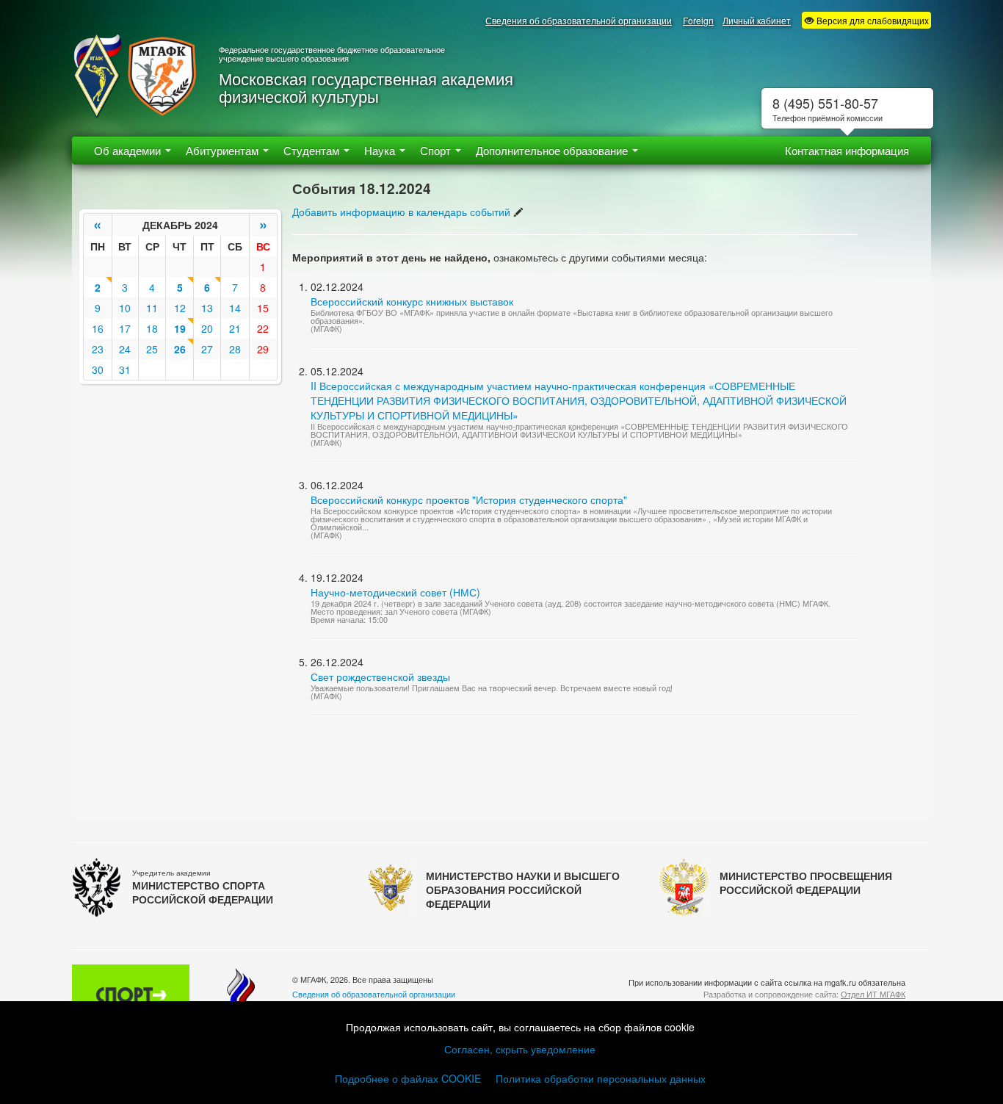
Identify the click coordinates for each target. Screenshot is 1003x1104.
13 (207, 307)
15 (263, 307)
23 (98, 349)
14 (235, 307)
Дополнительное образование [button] (553, 150)
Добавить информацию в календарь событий (401, 211)
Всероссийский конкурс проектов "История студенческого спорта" (469, 499)
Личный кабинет (757, 20)
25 (152, 349)
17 (125, 328)
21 (235, 328)
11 (152, 307)
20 (207, 328)
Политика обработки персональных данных (601, 1078)
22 (263, 328)
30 (98, 369)
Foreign (698, 20)
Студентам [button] (312, 150)
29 (263, 349)
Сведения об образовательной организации (578, 20)
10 (125, 307)
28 (235, 349)
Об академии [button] (129, 150)
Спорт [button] (437, 150)
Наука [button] (381, 150)
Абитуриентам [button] (223, 150)
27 (207, 349)
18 (152, 328)
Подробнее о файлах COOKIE (408, 1078)
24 (125, 349)
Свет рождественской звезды (380, 676)
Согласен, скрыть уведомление (519, 1049)
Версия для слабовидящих (871, 20)
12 (180, 307)
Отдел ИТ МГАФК (873, 994)
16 (98, 328)
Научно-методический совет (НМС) (395, 592)
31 (125, 369)
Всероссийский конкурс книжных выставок (412, 301)
